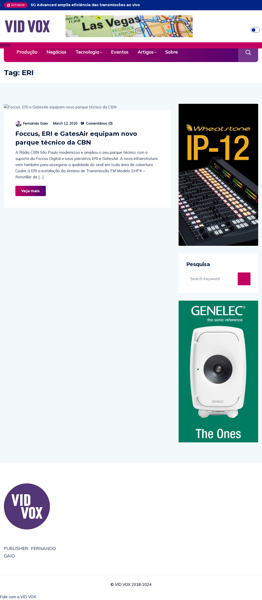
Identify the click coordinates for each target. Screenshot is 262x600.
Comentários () (99, 123)
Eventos (119, 52)
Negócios (56, 52)
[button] (131, 45)
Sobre (171, 52)
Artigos (146, 52)
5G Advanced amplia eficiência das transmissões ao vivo (85, 5)
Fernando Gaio (35, 123)
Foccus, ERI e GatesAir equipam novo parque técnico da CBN (76, 138)
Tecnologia (87, 52)
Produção (27, 52)
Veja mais (30, 191)
